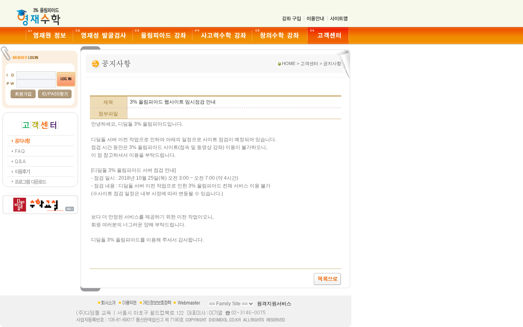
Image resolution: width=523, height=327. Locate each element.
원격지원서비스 (274, 304)
